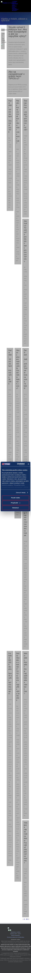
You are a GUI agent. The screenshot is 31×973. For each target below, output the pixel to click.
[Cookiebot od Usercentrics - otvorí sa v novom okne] (18, 464)
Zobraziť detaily (21, 492)
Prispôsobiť (14, 503)
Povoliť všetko (15, 497)
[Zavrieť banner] (28, 464)
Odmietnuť (15, 507)
